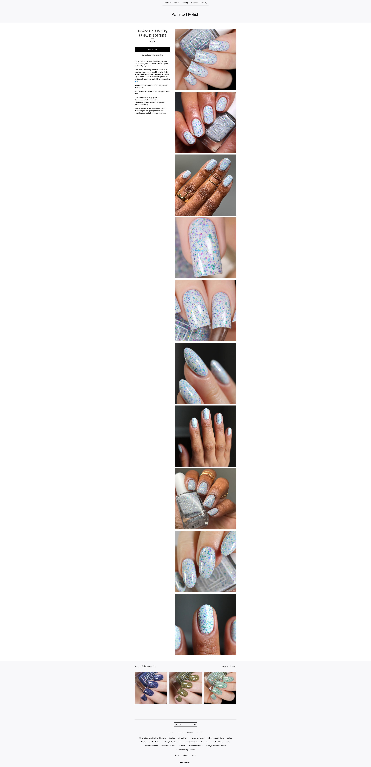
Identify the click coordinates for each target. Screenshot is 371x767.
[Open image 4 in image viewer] (205, 247)
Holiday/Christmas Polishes (215, 746)
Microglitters (183, 738)
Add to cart (152, 49)
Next (234, 666)
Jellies (229, 738)
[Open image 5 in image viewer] (205, 310)
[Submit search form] (195, 724)
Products (167, 3)
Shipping (185, 3)
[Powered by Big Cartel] (185, 762)
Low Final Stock (217, 742)
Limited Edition (154, 742)
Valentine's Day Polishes (185, 750)
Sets (228, 742)
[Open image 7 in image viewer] (205, 436)
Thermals (181, 746)
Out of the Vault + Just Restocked (196, 742)
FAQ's (194, 755)
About (176, 3)
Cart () (204, 3)
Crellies (172, 738)
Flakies (143, 742)
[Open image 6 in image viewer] (205, 373)
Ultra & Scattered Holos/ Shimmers (152, 738)
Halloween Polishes (195, 746)
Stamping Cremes (197, 738)
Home (171, 732)
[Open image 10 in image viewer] (205, 624)
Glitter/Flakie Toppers (171, 742)
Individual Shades (151, 746)
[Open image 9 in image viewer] (205, 561)
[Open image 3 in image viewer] (205, 185)
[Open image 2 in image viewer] (205, 122)
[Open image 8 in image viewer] (205, 498)
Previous (225, 666)
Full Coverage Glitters (216, 738)
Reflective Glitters (168, 746)
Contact (194, 3)
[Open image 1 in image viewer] (205, 59)
